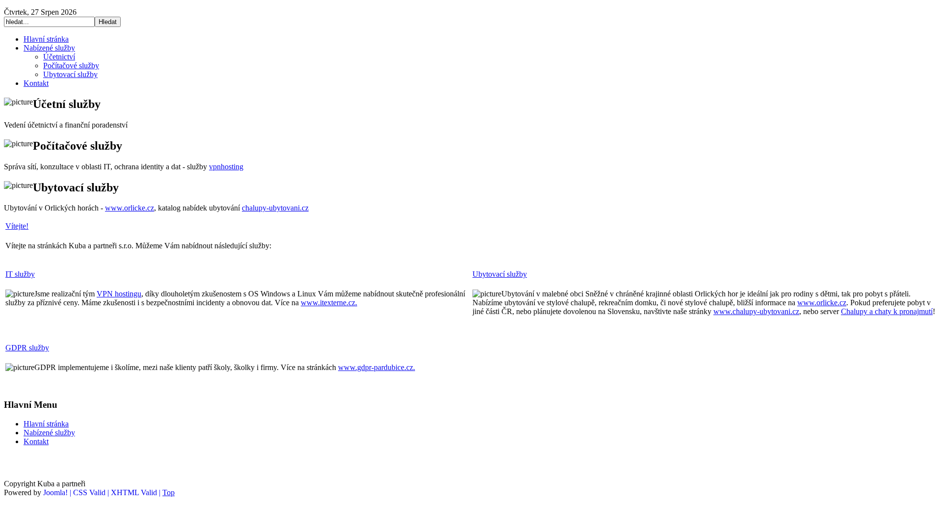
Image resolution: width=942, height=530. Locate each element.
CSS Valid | (92, 492)
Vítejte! (16, 226)
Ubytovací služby (499, 274)
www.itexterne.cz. (329, 302)
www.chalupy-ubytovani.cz (756, 311)
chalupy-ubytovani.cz (275, 208)
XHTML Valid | (136, 492)
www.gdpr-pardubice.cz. (376, 367)
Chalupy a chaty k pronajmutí (887, 311)
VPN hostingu (119, 294)
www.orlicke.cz (129, 208)
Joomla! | (58, 492)
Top (168, 492)
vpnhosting (226, 166)
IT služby (20, 274)
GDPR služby (27, 348)
